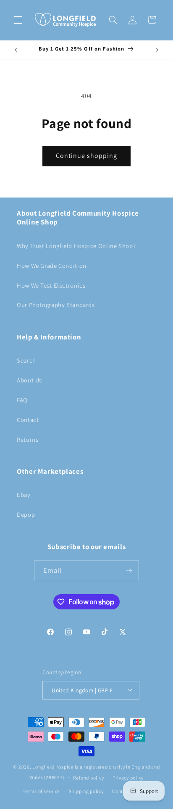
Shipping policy (86, 791)
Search (26, 360)
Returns (27, 439)
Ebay (24, 495)
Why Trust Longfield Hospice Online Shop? (76, 246)
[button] (17, 19)
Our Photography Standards (56, 305)
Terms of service (41, 791)
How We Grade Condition (51, 266)
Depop (26, 514)
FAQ (22, 400)
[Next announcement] (157, 49)
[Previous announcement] (16, 49)
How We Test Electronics (51, 285)
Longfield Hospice (52, 767)
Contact (28, 420)
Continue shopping (87, 155)
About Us (29, 380)
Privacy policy (128, 777)
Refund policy (88, 777)
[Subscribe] (129, 571)
